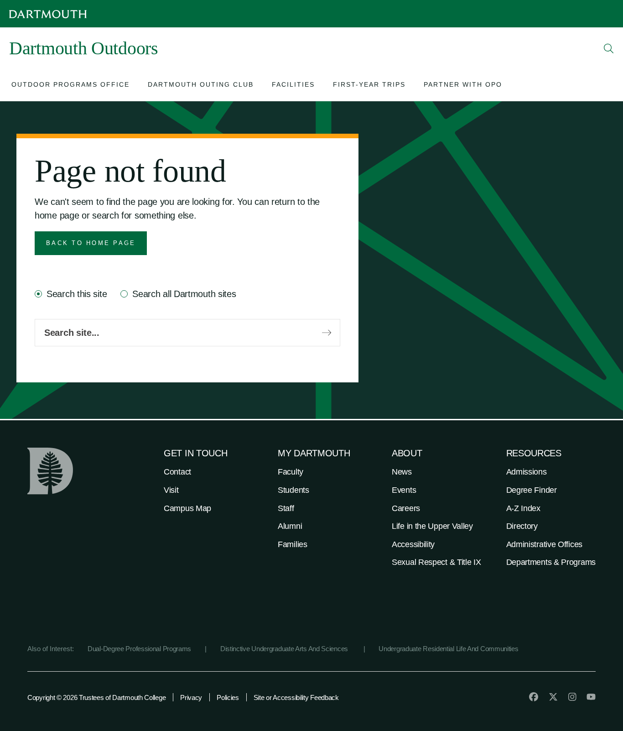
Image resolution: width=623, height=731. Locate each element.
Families (292, 544)
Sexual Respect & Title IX (436, 562)
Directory (522, 526)
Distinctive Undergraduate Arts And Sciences (285, 649)
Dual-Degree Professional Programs (139, 649)
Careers (406, 508)
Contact (177, 471)
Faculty (290, 471)
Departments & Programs (551, 562)
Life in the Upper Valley (432, 526)
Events (404, 490)
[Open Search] (609, 48)
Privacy (191, 697)
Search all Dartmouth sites (184, 294)
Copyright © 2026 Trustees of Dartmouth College (96, 697)
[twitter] (553, 696)
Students (293, 490)
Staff (286, 508)
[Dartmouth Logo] (48, 14)
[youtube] (591, 696)
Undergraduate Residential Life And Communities (448, 649)
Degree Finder (531, 490)
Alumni (290, 526)
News (402, 471)
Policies (228, 697)
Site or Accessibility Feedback (296, 697)
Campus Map (187, 508)
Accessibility (413, 544)
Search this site (77, 294)
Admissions (526, 471)
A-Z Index (523, 508)
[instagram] (572, 696)
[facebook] (533, 696)
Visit (171, 490)
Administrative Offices (544, 544)
